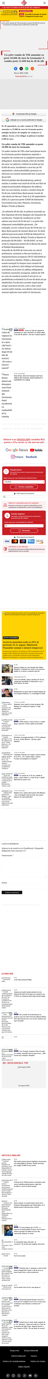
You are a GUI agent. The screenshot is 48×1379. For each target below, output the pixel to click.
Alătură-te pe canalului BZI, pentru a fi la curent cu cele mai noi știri (24, 441)
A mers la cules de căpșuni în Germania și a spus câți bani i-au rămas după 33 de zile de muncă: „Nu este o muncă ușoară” (30, 332)
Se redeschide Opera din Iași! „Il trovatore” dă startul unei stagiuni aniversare (29, 1243)
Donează (26, 531)
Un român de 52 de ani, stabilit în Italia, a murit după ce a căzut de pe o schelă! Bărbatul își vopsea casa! (29, 777)
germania (17, 428)
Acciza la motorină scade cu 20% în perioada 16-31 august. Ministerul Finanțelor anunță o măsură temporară (23, 645)
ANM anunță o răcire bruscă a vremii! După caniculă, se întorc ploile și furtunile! (29, 723)
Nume (4, 883)
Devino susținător (25, 487)
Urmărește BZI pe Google (26, 114)
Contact (34, 1356)
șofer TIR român (37, 428)
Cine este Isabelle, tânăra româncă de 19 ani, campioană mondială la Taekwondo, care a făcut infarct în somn (29, 681)
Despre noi (14, 1351)
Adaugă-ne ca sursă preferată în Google (26, 120)
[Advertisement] (24, 582)
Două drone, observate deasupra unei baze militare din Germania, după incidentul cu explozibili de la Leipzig (28, 378)
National (30, 76)
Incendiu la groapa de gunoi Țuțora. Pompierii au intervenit (32, 15)
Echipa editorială (31, 1351)
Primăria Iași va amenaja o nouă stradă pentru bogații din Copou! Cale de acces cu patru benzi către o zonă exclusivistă (30, 1270)
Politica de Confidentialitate (14, 1361)
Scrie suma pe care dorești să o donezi (18, 522)
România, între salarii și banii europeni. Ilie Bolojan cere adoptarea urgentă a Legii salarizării (29, 706)
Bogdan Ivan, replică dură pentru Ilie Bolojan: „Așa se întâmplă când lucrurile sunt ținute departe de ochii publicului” (30, 795)
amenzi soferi (7, 428)
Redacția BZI (20, 76)
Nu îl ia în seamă (19, 1256)
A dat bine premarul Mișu (23, 980)
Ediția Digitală (24, 1367)
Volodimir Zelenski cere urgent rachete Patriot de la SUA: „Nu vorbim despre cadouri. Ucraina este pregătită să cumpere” (29, 757)
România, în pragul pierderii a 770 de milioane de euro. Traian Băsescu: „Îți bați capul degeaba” (30, 739)
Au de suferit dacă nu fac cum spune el (27, 1287)
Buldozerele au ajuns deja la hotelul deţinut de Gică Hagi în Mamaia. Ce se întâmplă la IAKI (30, 692)
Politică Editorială (18, 1356)
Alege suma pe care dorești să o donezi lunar (20, 478)
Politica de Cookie (37, 1361)
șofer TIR (25, 428)
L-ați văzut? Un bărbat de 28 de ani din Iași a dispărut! (21, 7)
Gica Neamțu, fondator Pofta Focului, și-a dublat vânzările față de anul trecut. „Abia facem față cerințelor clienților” (30, 1053)
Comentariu (7, 856)
